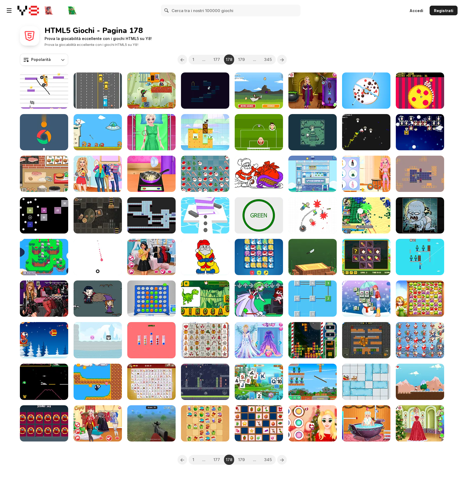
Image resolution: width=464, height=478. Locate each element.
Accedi (416, 10)
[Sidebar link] (9, 10)
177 (216, 59)
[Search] (167, 10)
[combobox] (44, 59)
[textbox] (44, 59)
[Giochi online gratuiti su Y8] (28, 10)
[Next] (282, 59)
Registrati (443, 10)
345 (268, 59)
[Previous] (182, 59)
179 (241, 59)
